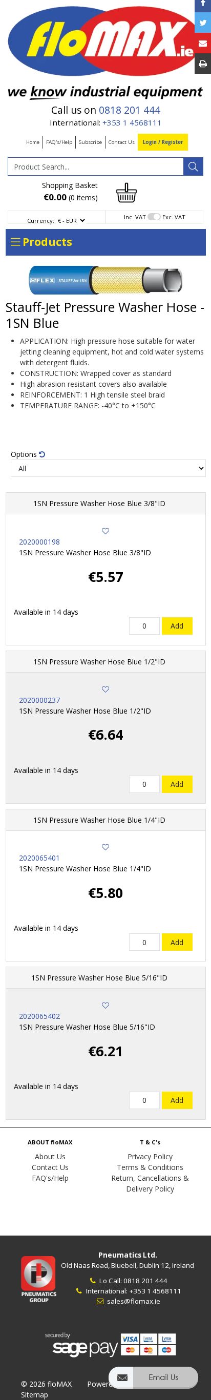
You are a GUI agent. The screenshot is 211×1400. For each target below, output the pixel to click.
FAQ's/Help (59, 142)
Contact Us (122, 142)
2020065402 (39, 1016)
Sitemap (34, 1394)
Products (46, 242)
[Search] (193, 166)
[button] (153, 1382)
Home (32, 142)
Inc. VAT (135, 217)
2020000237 (39, 700)
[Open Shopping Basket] (126, 192)
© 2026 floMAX (46, 1384)
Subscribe (90, 142)
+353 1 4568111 (132, 122)
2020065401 (39, 858)
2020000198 (39, 542)
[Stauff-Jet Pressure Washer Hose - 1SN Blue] (105, 280)
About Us (50, 1156)
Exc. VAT (173, 217)
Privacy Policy (150, 1156)
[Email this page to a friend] (203, 43)
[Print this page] (203, 63)
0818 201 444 (129, 110)
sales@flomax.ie (133, 1301)
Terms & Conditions (150, 1167)
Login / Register (163, 142)
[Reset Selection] (42, 454)
